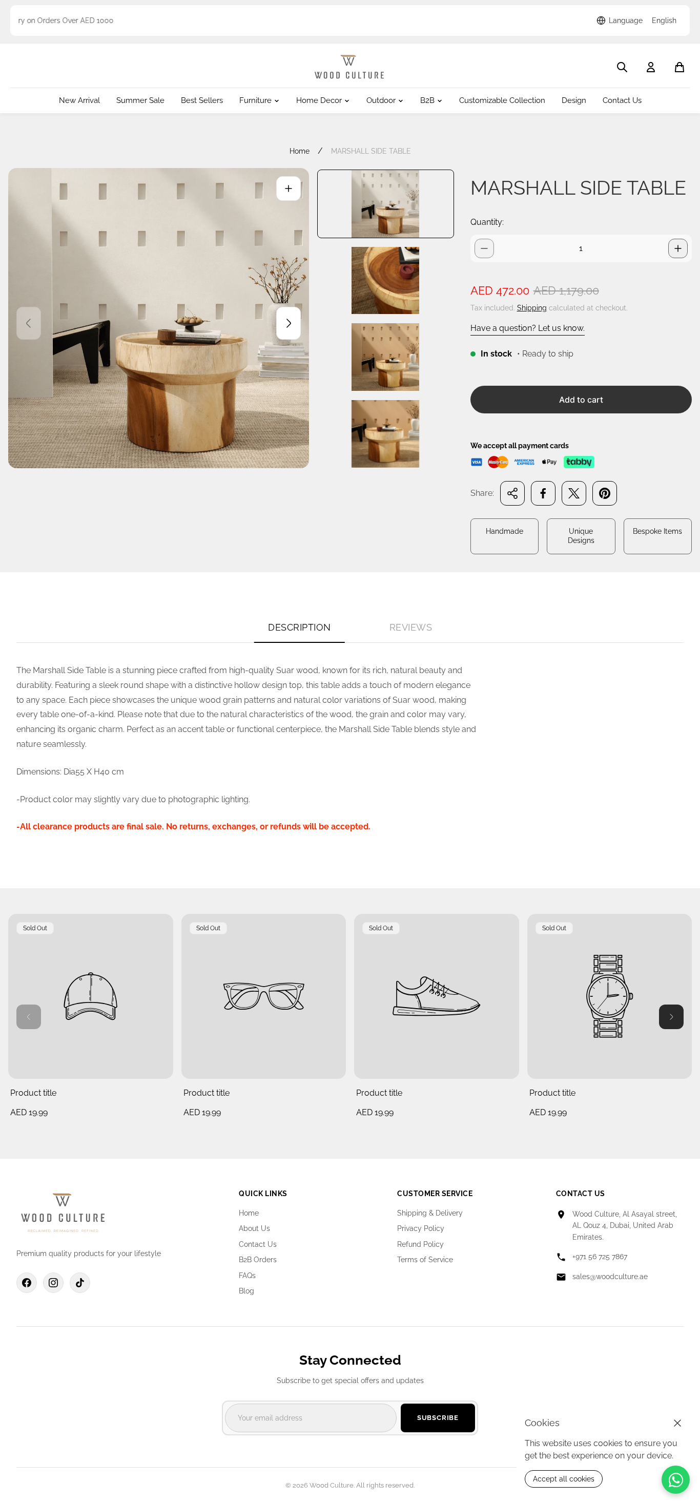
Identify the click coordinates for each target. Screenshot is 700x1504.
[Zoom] (288, 188)
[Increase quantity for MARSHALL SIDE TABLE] (678, 248)
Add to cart (581, 399)
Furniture (255, 100)
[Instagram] (53, 1282)
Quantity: (487, 222)
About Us (254, 1228)
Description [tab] (299, 627)
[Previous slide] (28, 323)
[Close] (677, 1423)
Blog (246, 1291)
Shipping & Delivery (430, 1213)
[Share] (512, 493)
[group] (385, 204)
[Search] (622, 67)
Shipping (532, 308)
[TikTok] (80, 1282)
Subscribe (438, 1418)
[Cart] (679, 67)
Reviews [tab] (411, 627)
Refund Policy (420, 1244)
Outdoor (381, 100)
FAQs (247, 1275)
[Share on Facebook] (543, 493)
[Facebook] (26, 1282)
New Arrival (79, 100)
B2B (427, 100)
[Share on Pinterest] (604, 493)
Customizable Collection (502, 100)
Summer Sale (140, 100)
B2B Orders (258, 1260)
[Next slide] (288, 323)
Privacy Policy (420, 1228)
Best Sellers (202, 100)
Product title (33, 1093)
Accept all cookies (563, 1479)
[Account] (651, 67)
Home (300, 151)
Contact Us (622, 100)
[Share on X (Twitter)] (574, 493)
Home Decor (319, 100)
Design (574, 100)
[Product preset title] (90, 996)
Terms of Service (425, 1260)
